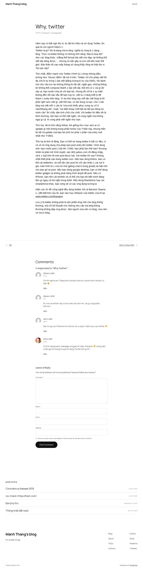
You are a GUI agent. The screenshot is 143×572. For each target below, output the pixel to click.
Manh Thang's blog (16, 4)
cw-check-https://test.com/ (21, 496)
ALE (44, 299)
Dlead (45, 341)
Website (38, 428)
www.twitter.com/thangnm (49, 196)
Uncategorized (56, 33)
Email (38, 417)
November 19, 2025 (130, 503)
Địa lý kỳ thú (12, 503)
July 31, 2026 (133, 489)
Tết (10, 245)
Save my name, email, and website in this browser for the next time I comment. (65, 438)
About (134, 4)
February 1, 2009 (49, 273)
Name (38, 406)
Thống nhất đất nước (17, 510)
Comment (39, 377)
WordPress (133, 565)
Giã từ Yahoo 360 (126, 245)
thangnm (46, 33)
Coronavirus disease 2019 (20, 488)
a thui (45, 276)
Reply (45, 288)
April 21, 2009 (47, 339)
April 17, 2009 (47, 319)
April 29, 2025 (132, 511)
